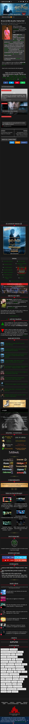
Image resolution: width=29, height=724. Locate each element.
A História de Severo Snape (7, 517)
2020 (11, 79)
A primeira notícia (8, 264)
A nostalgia (21, 272)
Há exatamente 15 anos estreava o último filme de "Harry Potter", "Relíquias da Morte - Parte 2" (16, 367)
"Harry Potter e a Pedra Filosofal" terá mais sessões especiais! (14, 344)
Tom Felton (3, 689)
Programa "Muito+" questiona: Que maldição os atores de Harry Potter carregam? (7, 506)
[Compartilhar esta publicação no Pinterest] (17, 83)
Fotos (14, 669)
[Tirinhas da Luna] (7, 445)
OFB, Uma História (15, 281)
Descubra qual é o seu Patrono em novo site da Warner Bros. (16, 592)
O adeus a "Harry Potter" (8, 278)
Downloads (19, 662)
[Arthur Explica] (7, 440)
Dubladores (3, 664)
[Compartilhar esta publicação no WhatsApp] (22, 83)
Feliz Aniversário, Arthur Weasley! (9, 111)
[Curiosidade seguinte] (15, 489)
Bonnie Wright (19, 654)
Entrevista (25, 664)
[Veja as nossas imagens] (25, 1)
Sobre (4, 703)
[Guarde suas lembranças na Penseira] (21, 437)
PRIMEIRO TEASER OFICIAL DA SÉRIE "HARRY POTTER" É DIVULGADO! (15, 395)
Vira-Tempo (3, 691)
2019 (7, 79)
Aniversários (4, 103)
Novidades (24, 671)
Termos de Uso (23, 703)
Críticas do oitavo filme (12, 657)
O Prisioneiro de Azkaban (6, 676)
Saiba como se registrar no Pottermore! (15, 598)
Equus (2, 666)
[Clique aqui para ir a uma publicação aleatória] (14, 403)
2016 (16, 78)
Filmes (9, 669)
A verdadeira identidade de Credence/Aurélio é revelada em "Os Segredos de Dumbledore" (16, 632)
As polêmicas (22, 270)
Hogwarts (6, 49)
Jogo (15, 671)
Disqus (12, 142)
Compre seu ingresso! (20, 721)
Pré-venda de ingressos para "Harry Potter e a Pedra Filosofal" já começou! (15, 349)
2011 (19, 76)
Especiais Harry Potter (9, 666)
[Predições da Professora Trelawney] (21, 444)
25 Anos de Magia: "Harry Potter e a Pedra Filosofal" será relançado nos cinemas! (14, 361)
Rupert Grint (3, 686)
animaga (15, 302)
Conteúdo (18, 702)
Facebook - (24, 142)
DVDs (14, 659)
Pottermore (15, 679)
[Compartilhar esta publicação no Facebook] (5, 83)
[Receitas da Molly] (7, 437)
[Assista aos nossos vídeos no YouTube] (23, 1)
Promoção (20, 681)
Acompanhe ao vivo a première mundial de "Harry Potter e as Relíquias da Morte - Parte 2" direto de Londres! (13, 97)
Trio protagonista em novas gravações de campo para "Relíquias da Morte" (13, 123)
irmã (15, 39)
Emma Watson (18, 664)
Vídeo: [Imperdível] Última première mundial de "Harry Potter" (13, 571)
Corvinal (22, 40)
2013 (4, 78)
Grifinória (15, 40)
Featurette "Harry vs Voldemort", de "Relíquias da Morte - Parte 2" (7, 528)
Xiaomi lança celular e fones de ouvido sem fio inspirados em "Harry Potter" (16, 612)
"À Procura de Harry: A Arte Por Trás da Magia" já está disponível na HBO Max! (16, 372)
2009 (11, 76)
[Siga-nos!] (21, 1)
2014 (8, 78)
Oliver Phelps (16, 676)
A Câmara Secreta (4, 649)
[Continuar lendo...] (14, 316)
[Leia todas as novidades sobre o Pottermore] (14, 452)
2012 (23, 76)
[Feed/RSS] (27, 1)
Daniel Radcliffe (19, 659)
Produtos (22, 679)
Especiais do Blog (19, 666)
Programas (14, 681)
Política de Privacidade (13, 703)
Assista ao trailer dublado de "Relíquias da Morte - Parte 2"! (14, 568)
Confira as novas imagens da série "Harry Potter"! (16, 384)
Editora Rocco (10, 664)
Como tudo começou (8, 261)
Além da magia (21, 261)
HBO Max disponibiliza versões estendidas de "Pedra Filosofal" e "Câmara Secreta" (16, 605)
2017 (20, 78)
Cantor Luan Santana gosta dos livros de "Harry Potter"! (14, 575)
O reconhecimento (8, 274)
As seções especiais (7, 270)
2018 (24, 78)
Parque (2, 679)
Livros (19, 671)
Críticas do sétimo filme (6, 659)
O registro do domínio (8, 272)
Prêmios (3, 684)
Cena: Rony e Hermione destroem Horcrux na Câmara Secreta (20, 517)
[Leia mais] (2, 327)
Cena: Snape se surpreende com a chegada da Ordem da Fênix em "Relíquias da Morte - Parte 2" (21, 506)
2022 (20, 79)
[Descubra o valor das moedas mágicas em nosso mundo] (21, 449)
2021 (15, 79)
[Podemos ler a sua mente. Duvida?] (21, 440)
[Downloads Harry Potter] (7, 449)
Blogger (17, 142)
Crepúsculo (3, 657)
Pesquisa (25, 702)
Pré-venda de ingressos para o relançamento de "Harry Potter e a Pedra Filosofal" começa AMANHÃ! (16, 355)
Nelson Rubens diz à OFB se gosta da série (11, 573)
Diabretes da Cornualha (19, 290)
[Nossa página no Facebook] (19, 1)
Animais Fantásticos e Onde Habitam (8, 652)
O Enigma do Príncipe (14, 674)
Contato (12, 702)
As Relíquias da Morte (6, 90)
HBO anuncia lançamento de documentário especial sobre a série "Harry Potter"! (14, 378)
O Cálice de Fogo (4, 674)
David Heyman (12, 662)
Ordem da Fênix (23, 676)
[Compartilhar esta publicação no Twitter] (11, 83)
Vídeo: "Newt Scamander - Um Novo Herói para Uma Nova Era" (21, 528)
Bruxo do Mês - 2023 (5, 24)
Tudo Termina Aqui (21, 689)
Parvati (19, 36)
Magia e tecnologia (21, 267)
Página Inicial (4, 702)
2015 (12, 78)
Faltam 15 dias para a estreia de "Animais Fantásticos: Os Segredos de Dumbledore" (16, 625)
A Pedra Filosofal (13, 649)
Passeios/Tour (9, 679)
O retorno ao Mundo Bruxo (21, 264)
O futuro (22, 278)
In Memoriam (22, 274)
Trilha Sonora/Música (12, 689)
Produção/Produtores (5, 681)
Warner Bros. (15, 691)
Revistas (14, 684)
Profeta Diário (11, 307)
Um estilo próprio (8, 267)
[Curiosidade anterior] (12, 489)
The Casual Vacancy (18, 686)
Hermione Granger (8, 54)
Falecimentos (4, 669)
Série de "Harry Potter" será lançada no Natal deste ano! (15, 389)
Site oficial (10, 686)
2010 (15, 76)
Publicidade (8, 684)
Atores (13, 654)
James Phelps (10, 671)
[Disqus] (14, 163)
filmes (11, 42)
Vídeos (9, 691)
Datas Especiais (4, 662)
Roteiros (19, 684)
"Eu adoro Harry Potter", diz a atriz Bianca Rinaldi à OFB (14, 577)
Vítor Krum (16, 54)
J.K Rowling (3, 671)
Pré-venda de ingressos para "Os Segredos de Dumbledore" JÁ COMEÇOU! (16, 619)
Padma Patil (16, 29)
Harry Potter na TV (20, 669)
